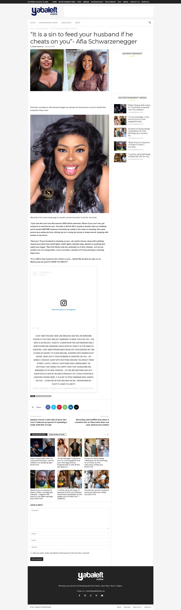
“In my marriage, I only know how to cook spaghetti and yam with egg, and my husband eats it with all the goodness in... (69, 462)
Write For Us (137, 607)
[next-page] (108, 434)
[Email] (76, 407)
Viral (79, 2)
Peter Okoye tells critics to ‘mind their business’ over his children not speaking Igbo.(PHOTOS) (42, 461)
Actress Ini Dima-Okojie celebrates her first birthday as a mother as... (139, 132)
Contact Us (135, 2)
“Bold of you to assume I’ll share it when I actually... (139, 144)
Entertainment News (67, 2)
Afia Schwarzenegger (43, 396)
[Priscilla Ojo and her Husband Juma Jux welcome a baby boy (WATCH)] (96, 479)
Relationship (110, 2)
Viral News (66, 23)
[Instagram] (85, 596)
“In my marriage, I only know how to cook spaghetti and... (138, 119)
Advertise (145, 2)
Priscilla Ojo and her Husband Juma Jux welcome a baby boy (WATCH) (96, 492)
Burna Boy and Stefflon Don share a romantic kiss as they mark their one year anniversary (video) (92, 422)
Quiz (119, 2)
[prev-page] (105, 434)
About (119, 607)
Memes (125, 2)
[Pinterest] (59, 407)
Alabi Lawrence (37, 46)
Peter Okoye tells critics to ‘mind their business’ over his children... (139, 107)
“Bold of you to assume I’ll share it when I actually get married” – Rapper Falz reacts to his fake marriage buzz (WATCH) (41, 494)
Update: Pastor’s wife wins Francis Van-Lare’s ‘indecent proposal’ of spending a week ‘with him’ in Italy (48, 422)
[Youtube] (101, 596)
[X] (53, 407)
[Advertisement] (108, 11)
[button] (149, 22)
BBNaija (86, 2)
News (77, 23)
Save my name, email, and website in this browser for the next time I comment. (61, 553)
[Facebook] (48, 407)
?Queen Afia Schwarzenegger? (64, 388)
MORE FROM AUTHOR (57, 434)
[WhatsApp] (65, 407)
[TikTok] (91, 596)
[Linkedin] (70, 407)
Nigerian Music (97, 2)
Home (54, 2)
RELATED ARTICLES (38, 434)
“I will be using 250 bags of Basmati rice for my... (139, 155)
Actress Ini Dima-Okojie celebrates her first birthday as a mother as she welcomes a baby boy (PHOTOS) (95, 462)
